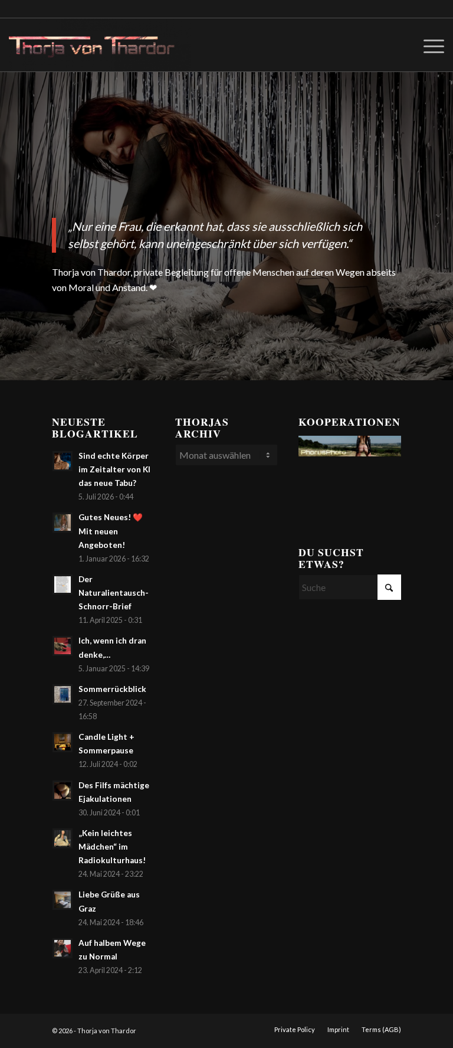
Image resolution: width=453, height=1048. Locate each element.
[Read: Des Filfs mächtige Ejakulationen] (62, 790)
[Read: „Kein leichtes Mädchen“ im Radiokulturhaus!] (62, 838)
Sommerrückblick (112, 689)
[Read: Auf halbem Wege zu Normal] (62, 948)
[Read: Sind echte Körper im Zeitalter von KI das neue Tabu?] (62, 461)
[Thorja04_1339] (99, 44)
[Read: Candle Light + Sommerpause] (62, 742)
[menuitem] (428, 44)
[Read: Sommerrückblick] (62, 694)
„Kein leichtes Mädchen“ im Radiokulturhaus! (112, 846)
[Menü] (428, 44)
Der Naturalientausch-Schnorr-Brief (113, 592)
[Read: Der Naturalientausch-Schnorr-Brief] (62, 584)
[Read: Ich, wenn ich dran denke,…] (62, 646)
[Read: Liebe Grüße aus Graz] (62, 899)
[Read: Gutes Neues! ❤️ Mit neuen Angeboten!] (62, 522)
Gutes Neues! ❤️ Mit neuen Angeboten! (110, 530)
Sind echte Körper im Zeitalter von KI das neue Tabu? (114, 469)
